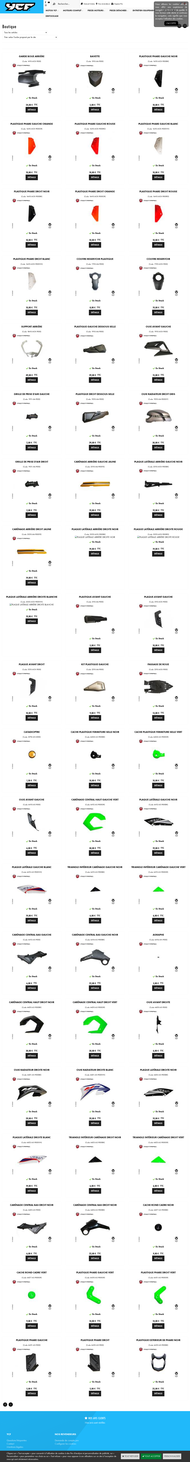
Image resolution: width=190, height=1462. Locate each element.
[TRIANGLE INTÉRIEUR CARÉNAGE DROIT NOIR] (95, 1174)
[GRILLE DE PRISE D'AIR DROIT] (32, 498)
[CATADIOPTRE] (32, 768)
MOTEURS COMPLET (72, 10)
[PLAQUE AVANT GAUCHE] (158, 633)
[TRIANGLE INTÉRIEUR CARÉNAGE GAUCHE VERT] (158, 903)
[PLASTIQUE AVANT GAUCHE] (95, 633)
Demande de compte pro (67, 1440)
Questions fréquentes (17, 1440)
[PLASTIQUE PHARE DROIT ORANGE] (95, 228)
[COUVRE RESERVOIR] (158, 295)
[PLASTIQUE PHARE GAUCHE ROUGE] (95, 160)
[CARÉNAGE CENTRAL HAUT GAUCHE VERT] (95, 836)
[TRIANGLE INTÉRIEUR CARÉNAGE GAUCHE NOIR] (95, 903)
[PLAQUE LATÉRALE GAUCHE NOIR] (158, 836)
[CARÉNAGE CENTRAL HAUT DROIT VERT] (95, 1039)
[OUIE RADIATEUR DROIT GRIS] (158, 430)
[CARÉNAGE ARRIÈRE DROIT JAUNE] (32, 565)
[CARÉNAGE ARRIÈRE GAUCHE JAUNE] (95, 498)
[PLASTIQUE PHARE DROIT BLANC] (32, 295)
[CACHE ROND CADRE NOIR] (158, 1241)
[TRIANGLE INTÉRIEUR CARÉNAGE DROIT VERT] (158, 1174)
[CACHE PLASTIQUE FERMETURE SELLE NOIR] (95, 768)
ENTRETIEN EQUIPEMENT (144, 10)
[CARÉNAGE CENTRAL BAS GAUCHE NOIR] (95, 971)
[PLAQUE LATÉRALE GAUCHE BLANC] (32, 903)
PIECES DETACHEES (118, 10)
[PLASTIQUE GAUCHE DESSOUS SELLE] (95, 363)
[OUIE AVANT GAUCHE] (158, 363)
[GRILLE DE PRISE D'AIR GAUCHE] (32, 430)
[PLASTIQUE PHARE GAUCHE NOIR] (158, 93)
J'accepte (171, 23)
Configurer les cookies (65, 1443)
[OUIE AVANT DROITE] (158, 1039)
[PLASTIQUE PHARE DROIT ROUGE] (158, 228)
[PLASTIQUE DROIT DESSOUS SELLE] (95, 430)
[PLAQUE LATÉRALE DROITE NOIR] (158, 1106)
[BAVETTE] (95, 93)
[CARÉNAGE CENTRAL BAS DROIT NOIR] (32, 1241)
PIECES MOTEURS (95, 10)
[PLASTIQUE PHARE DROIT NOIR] (32, 228)
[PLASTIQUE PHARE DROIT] (95, 1376)
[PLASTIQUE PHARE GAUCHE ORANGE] (32, 160)
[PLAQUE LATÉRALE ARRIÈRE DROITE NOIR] (95, 537)
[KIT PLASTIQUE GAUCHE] (95, 701)
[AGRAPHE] (158, 971)
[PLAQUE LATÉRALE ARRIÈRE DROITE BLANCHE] (32, 604)
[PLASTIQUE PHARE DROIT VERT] (158, 1309)
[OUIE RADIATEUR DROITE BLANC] (95, 1106)
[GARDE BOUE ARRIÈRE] (32, 93)
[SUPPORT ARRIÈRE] (32, 363)
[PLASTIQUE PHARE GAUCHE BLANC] (158, 160)
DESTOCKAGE (52, 16)
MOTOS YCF (51, 10)
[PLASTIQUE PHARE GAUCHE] (32, 1376)
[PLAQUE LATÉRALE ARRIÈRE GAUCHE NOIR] (158, 498)
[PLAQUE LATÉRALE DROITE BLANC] (32, 1174)
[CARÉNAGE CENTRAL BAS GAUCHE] (32, 971)
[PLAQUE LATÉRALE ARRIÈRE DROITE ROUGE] (158, 537)
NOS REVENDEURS (65, 1434)
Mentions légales (15, 1446)
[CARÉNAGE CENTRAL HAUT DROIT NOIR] (32, 1039)
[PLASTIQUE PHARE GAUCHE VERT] (95, 1309)
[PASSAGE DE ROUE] (158, 701)
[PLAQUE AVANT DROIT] (32, 701)
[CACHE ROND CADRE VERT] (32, 1309)
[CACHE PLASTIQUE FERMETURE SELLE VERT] (158, 768)
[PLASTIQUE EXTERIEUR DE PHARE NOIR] (158, 1376)
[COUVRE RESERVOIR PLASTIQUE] (95, 295)
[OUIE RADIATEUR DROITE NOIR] (32, 1106)
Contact (10, 1443)
